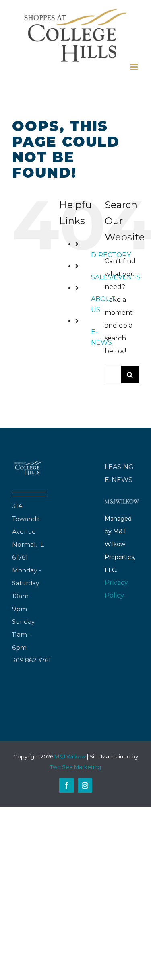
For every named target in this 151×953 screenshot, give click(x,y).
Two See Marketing (75, 767)
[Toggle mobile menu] (134, 67)
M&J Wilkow (70, 756)
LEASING (119, 467)
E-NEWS (118, 480)
